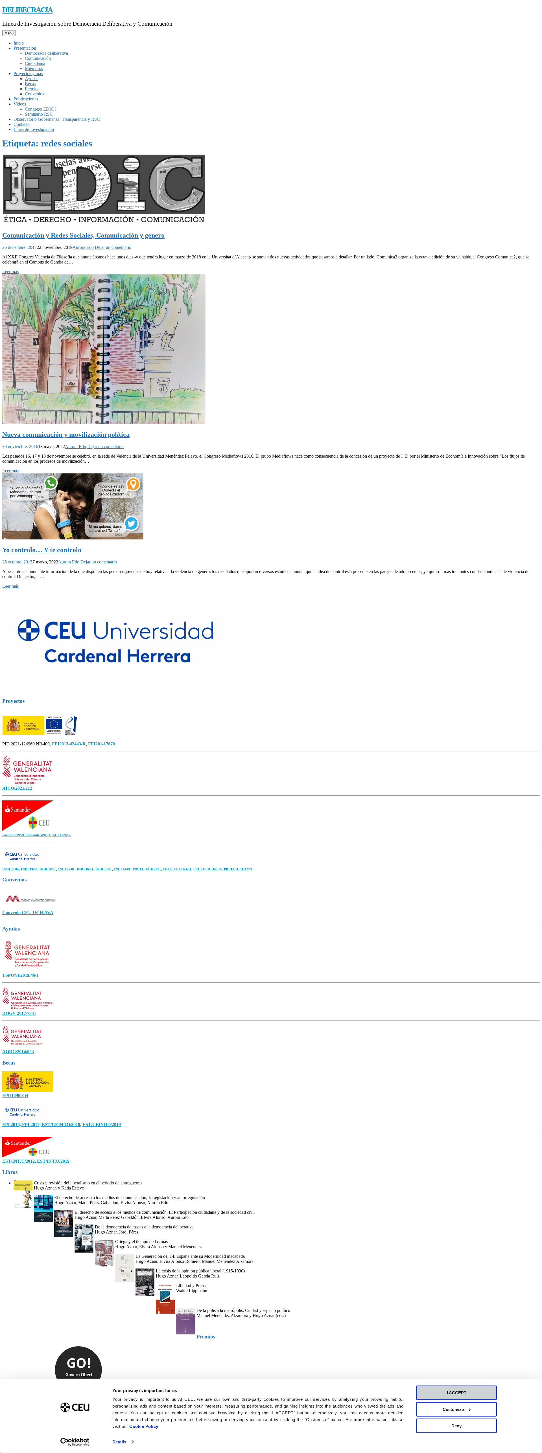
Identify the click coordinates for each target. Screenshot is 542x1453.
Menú (9, 33)
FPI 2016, (12, 1124)
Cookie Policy (143, 1426)
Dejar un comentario (113, 247)
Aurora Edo (83, 247)
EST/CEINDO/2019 (101, 1124)
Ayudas (31, 78)
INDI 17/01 (66, 869)
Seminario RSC (39, 114)
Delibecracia (27, 10)
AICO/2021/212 (17, 788)
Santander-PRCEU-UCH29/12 (48, 835)
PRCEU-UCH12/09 (238, 869)
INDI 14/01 (122, 869)
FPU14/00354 (15, 1095)
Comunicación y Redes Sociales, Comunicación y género (83, 235)
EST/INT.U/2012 (18, 1161)
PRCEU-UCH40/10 (207, 869)
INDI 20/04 (10, 869)
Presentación (25, 48)
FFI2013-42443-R (69, 743)
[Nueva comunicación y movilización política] (104, 422)
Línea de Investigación (34, 129)
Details (119, 1441)
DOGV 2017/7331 (19, 1013)
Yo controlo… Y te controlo (41, 550)
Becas (30, 83)
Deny (456, 1425)
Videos (20, 104)
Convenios (34, 93)
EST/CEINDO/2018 (61, 1124)
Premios (32, 88)
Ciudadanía (35, 63)
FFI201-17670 (101, 743)
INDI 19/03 (29, 869)
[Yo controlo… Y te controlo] (72, 537)
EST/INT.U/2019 (53, 1161)
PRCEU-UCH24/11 (177, 869)
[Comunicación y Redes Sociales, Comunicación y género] (104, 223)
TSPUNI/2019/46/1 (20, 975)
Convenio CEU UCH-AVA (27, 912)
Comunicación (38, 58)
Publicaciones (26, 98)
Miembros (34, 68)
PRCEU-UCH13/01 (147, 869)
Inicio (19, 43)
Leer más (10, 271)
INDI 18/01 (48, 869)
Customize (453, 1409)
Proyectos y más (28, 73)
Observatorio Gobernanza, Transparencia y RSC (57, 119)
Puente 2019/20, (14, 835)
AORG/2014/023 (18, 1051)
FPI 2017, (32, 1124)
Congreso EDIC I (40, 109)
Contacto (22, 124)
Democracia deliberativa (46, 53)
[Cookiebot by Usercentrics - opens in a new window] (75, 1442)
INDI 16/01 (85, 869)
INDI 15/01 (103, 869)
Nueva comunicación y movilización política (66, 434)
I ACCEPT (456, 1392)
